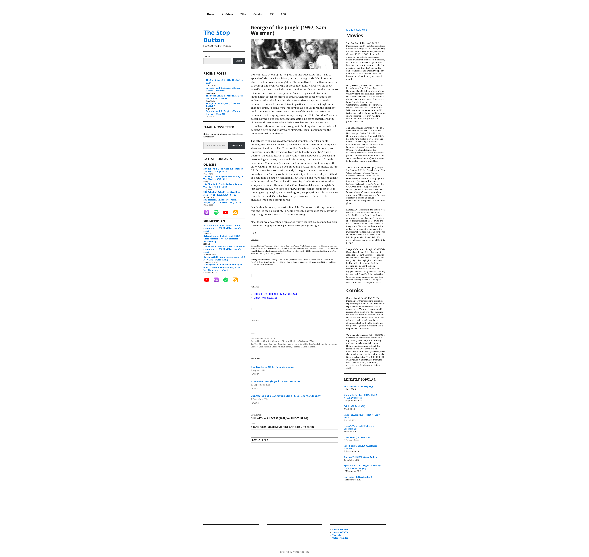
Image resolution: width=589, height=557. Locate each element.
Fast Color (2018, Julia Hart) (358, 477)
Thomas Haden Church (304, 346)
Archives (227, 14)
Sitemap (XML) (340, 532)
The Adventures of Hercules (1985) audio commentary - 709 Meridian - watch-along (223, 249)
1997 (262, 341)
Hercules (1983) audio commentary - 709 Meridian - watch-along (224, 258)
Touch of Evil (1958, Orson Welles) (360, 457)
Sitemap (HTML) (340, 529)
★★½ (268, 341)
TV (271, 14)
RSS (283, 14)
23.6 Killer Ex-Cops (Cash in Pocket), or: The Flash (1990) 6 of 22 (223, 170)
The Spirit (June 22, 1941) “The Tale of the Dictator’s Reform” (224, 97)
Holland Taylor (323, 344)
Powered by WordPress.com (294, 552)
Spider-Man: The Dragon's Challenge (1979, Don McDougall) (362, 467)
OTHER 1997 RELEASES (265, 297)
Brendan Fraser (285, 344)
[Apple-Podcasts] (208, 212)
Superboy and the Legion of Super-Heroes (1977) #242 (223, 112)
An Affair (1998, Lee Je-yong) (358, 386)
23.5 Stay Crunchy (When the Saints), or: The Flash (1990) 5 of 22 (223, 178)
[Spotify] (217, 212)
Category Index (340, 538)
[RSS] (236, 212)
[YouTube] (227, 212)
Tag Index (337, 535)
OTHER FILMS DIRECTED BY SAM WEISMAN (275, 294)
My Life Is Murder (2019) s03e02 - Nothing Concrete (361, 396)
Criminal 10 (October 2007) (357, 437)
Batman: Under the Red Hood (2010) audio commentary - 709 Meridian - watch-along (221, 239)
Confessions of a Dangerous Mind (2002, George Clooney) (286, 395)
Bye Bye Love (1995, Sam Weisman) (272, 366)
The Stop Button (216, 36)
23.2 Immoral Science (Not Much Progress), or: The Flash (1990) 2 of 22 (222, 201)
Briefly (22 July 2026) (356, 30)
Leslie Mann (265, 346)
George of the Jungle (305, 344)
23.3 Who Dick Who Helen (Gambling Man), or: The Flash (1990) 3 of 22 (221, 193)
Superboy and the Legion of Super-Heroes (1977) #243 (223, 89)
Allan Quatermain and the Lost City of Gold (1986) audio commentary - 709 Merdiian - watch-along (222, 267)
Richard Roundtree (281, 346)
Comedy (276, 341)
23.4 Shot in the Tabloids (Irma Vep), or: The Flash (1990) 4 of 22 (223, 185)
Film (243, 14)
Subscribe (237, 145)
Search (206, 56)
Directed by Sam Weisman (295, 341)
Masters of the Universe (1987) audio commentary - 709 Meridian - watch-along (222, 228)
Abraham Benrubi (268, 344)
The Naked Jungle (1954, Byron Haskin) (275, 381)
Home (210, 14)
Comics (257, 14)
